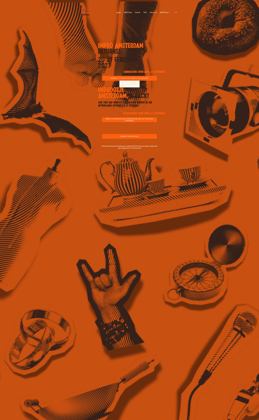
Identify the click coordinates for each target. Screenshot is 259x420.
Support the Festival (129, 136)
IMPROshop (164, 12)
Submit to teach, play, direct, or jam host (129, 78)
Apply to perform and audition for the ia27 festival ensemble (129, 120)
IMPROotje (128, 12)
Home (118, 12)
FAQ (145, 12)
